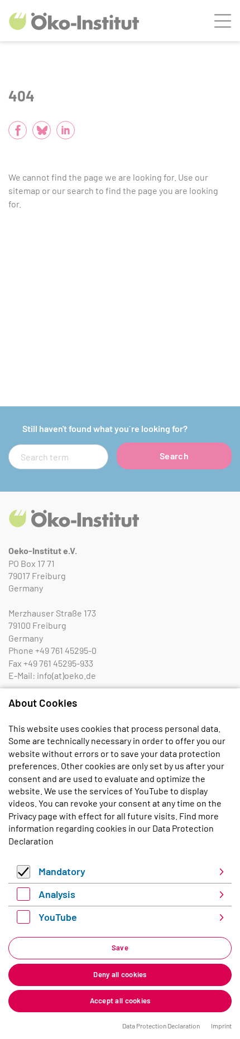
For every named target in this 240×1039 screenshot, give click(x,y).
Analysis (57, 894)
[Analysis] (23, 897)
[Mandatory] (23, 875)
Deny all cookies (119, 974)
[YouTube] (23, 920)
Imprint (221, 1026)
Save (120, 947)
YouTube (58, 917)
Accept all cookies (120, 1000)
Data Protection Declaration (161, 1026)
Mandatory (62, 871)
